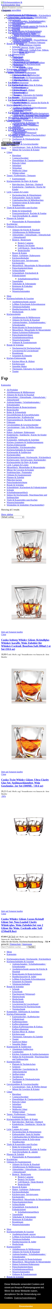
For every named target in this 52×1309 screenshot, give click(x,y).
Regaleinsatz (17, 289)
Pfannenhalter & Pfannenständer (28, 77)
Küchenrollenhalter (20, 258)
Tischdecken (17, 136)
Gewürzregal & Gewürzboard (25, 62)
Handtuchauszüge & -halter (24, 33)
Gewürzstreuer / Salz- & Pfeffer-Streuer (29, 147)
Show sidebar (7, 514)
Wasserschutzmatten (21, 291)
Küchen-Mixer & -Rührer (23, 90)
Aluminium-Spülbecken (22, 108)
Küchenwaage (18, 92)
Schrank (15, 47)
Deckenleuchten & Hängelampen (26, 195)
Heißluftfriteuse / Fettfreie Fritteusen (29, 42)
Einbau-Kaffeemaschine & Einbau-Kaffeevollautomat (27, 86)
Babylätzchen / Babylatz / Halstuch (27, 184)
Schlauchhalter (18, 270)
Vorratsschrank (18, 67)
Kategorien (6, 385)
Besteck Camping (25, 243)
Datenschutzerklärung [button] (25, 1298)
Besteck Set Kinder (26, 245)
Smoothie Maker (19, 102)
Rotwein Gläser (26, 67)
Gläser (11, 55)
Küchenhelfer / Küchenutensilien (22, 97)
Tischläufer (17, 141)
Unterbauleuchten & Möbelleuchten (28, 200)
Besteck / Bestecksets (21, 240)
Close (3, 634)
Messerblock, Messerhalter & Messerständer (31, 265)
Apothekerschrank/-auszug (24, 302)
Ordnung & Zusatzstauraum (24, 342)
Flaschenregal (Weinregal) (23, 52)
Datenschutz (15, 944)
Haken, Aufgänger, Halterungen (26, 255)
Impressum (27, 944)
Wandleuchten (18, 205)
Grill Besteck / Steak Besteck (30, 248)
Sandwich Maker (19, 100)
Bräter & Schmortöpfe (22, 211)
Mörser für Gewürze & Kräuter (26, 150)
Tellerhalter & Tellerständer (24, 284)
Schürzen (16, 126)
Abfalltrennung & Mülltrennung (26, 232)
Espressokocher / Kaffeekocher (26, 75)
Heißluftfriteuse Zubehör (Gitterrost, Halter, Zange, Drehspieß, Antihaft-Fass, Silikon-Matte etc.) (34, 49)
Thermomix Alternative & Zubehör (27, 95)
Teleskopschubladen (21, 41)
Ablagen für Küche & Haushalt (26, 230)
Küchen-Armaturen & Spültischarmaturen (30, 113)
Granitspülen (17, 111)
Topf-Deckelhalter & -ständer (25, 216)
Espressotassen (18, 179)
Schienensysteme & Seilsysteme (26, 202)
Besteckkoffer (24, 250)
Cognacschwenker (20, 158)
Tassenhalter (17, 281)
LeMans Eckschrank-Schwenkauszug (28, 36)
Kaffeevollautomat (20, 82)
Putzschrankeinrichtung (22, 268)
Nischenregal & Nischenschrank (26, 64)
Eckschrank (17, 49)
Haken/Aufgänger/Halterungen (25, 332)
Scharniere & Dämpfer (22, 38)
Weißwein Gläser (19, 170)
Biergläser (16, 155)
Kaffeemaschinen (19, 80)
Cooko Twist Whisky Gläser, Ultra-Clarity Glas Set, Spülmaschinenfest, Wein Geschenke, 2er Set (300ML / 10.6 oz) (25, 782)
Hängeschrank (18, 54)
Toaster (15, 97)
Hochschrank (18, 59)
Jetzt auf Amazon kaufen (12, 632)
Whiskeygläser (18, 173)
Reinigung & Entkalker (22, 286)
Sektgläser (16, 165)
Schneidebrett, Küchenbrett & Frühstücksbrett (25, 274)
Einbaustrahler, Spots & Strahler (26, 197)
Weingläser (17, 168)
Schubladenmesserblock (28, 279)
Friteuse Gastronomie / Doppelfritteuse (30, 40)
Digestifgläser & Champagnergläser (27, 160)
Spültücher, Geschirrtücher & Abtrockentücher (25, 130)
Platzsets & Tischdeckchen (23, 124)
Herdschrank (17, 57)
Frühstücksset (18, 77)
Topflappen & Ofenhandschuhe (26, 139)
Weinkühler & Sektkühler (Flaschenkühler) (27, 135)
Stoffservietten (18, 134)
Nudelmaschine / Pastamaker (20, 120)
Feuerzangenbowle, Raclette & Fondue (29, 213)
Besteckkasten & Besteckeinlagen (23, 27)
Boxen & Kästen (19, 253)
